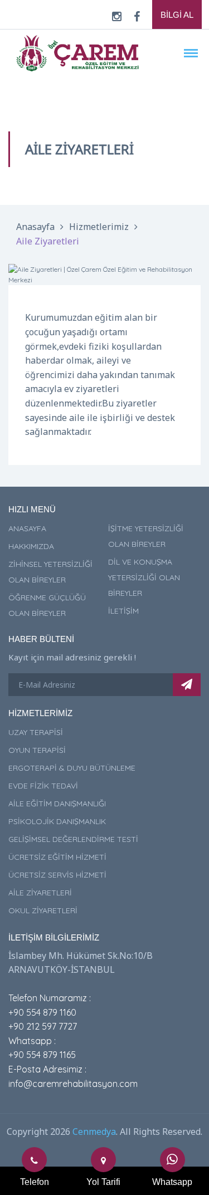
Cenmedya (94, 1131)
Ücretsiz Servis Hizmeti (57, 875)
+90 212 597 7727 (42, 1026)
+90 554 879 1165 (42, 1054)
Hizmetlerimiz (99, 227)
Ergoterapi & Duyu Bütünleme (71, 768)
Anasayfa (35, 227)
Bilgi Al (177, 14)
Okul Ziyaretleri (42, 910)
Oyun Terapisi (37, 750)
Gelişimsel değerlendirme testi (73, 839)
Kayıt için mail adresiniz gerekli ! (72, 657)
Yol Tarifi (103, 1182)
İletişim (123, 611)
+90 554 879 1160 (42, 1012)
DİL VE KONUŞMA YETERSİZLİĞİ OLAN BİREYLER (144, 577)
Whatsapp (172, 1182)
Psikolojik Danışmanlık (57, 821)
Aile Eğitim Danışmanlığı (57, 804)
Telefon (34, 1182)
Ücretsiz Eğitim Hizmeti (57, 857)
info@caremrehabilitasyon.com (73, 1083)
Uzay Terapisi (35, 732)
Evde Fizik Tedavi (43, 786)
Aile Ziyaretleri (47, 241)
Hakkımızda (31, 546)
